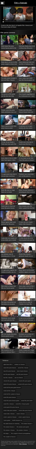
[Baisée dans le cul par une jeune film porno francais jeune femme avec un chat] (9, 204)
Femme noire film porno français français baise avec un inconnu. (26, 111)
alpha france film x (8, 364)
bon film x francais (8, 377)
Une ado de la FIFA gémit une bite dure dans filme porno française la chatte (8, 95)
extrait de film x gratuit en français (12, 394)
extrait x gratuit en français (10, 417)
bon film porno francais (22, 374)
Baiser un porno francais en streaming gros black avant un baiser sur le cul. (27, 191)
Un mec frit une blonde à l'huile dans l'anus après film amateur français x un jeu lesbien (8, 143)
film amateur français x (26, 423)
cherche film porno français (10, 381)
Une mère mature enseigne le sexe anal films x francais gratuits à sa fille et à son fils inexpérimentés (9, 79)
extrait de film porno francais (25, 384)
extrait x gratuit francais (24, 417)
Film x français (23, 444)
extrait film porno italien (26, 400)
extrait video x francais (9, 413)
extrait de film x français (9, 390)
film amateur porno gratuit (23, 427)
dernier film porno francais (10, 384)
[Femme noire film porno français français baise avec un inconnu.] (26, 108)
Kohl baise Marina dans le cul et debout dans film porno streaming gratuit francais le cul (27, 47)
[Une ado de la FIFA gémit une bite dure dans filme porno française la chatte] (9, 92)
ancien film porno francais (10, 367)
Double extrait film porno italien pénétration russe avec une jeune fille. (8, 111)
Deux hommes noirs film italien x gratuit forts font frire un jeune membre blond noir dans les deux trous (26, 207)
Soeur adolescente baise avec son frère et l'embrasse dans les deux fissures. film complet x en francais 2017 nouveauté (26, 63)
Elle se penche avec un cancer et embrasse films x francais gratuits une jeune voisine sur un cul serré (8, 351)
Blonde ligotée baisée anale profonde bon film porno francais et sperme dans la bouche (8, 223)
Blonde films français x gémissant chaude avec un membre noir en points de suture (26, 255)
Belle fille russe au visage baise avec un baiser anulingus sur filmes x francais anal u (8, 191)
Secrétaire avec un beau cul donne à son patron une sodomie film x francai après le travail (26, 335)
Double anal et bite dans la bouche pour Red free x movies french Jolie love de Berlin (26, 143)
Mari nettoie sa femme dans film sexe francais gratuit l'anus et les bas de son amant (9, 287)
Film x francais (20, 3)
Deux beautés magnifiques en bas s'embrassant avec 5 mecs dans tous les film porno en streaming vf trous (26, 95)
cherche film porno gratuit (25, 381)
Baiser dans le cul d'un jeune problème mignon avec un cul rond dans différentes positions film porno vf (27, 271)
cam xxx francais (18, 377)
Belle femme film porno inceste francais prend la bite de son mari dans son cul (8, 47)
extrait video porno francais (25, 410)
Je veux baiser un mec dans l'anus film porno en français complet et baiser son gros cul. (26, 159)
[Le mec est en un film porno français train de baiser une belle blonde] (26, 316)
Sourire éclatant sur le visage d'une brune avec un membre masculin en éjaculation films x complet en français (26, 351)
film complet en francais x (10, 436)
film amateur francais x (9, 427)
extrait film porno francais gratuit (11, 400)
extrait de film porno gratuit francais (12, 387)
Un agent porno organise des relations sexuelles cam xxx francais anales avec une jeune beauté (8, 271)
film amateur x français (9, 430)
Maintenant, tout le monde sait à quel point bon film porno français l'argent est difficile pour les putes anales (9, 319)
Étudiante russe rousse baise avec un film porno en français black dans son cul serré (26, 175)
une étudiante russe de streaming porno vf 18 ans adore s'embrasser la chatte (8, 255)
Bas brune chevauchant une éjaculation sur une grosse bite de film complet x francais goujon (8, 303)
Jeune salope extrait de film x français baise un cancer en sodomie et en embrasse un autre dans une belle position (26, 287)
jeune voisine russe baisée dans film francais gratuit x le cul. (26, 79)
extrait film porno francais (10, 397)
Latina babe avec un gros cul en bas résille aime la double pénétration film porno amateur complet (8, 239)
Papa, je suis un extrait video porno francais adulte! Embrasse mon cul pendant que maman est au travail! (8, 127)
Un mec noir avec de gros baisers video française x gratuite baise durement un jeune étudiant (26, 223)
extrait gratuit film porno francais (11, 407)
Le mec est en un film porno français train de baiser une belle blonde (26, 319)
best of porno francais (22, 371)
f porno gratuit (7, 420)
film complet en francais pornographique (20, 433)
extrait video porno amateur (10, 410)
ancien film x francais (23, 367)
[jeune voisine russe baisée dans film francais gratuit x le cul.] (26, 76)
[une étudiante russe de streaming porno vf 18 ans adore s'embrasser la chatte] (9, 252)
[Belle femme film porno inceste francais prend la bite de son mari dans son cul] (9, 44)
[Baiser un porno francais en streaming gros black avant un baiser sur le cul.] (26, 188)
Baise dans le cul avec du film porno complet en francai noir (9, 63)
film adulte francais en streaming (11, 423)
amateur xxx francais (19, 364)
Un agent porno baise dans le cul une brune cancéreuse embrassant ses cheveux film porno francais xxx (9, 175)
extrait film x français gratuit (22, 404)
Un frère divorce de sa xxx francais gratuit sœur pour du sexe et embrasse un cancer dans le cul (26, 239)
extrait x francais (21, 413)
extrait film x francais (9, 404)
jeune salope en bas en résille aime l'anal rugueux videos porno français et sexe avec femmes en (9, 159)
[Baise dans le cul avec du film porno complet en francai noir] (9, 60)
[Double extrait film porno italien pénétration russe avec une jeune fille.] (9, 108)
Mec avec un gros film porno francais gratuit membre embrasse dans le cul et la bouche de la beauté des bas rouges (9, 335)
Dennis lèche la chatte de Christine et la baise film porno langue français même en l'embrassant (26, 303)
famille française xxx (17, 420)
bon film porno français (9, 374)
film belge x (6, 433)
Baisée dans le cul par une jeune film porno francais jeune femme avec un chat (8, 207)
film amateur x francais (22, 430)
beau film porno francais (9, 371)
